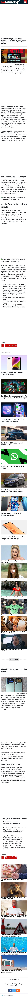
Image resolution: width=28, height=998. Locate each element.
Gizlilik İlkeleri (13, 985)
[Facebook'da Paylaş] (2, 345)
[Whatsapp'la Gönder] (12, 345)
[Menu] (25, 2)
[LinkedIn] (9, 345)
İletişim (21, 984)
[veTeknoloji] (10, 1)
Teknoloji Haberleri (8, 984)
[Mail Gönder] (15, 345)
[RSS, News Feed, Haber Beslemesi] (18, 990)
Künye (15, 984)
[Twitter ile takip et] (14, 990)
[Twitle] (6, 345)
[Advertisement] (14, 20)
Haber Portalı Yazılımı (9, 995)
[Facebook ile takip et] (10, 990)
